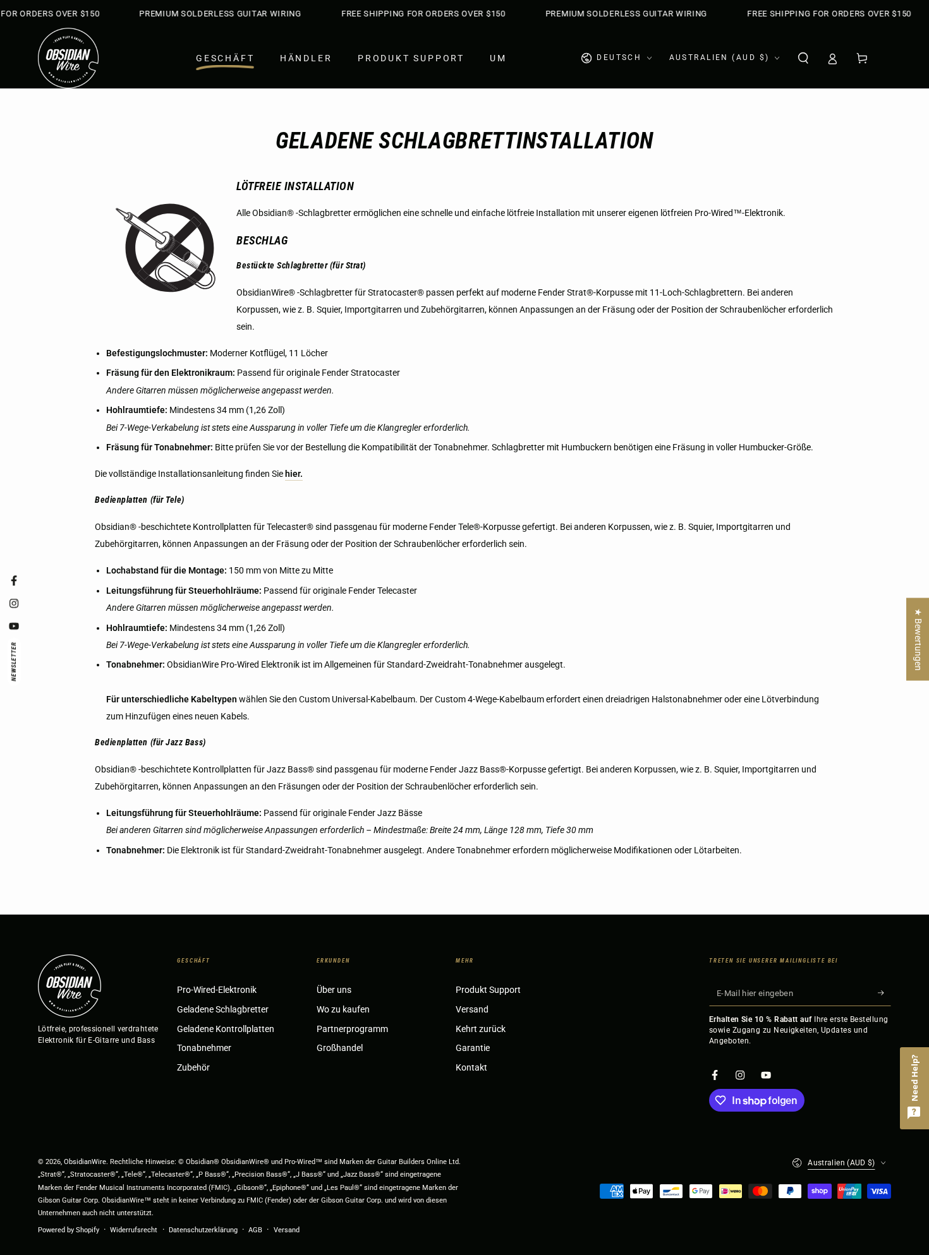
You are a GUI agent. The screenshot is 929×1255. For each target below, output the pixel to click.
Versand (472, 1009)
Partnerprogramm (352, 1029)
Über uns (334, 990)
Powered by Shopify (68, 1230)
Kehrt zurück (481, 1029)
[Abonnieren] (884, 993)
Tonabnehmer (204, 1048)
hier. (294, 474)
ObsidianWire (85, 1162)
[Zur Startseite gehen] (68, 58)
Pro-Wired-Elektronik (217, 990)
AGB (255, 1230)
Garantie (473, 1048)
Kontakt (471, 1067)
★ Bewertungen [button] (918, 639)
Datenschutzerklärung (203, 1230)
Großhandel (340, 1048)
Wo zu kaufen (343, 1009)
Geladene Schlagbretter (223, 1009)
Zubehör (193, 1067)
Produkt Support (488, 990)
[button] (803, 58)
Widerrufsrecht (133, 1230)
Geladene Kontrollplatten (225, 1029)
